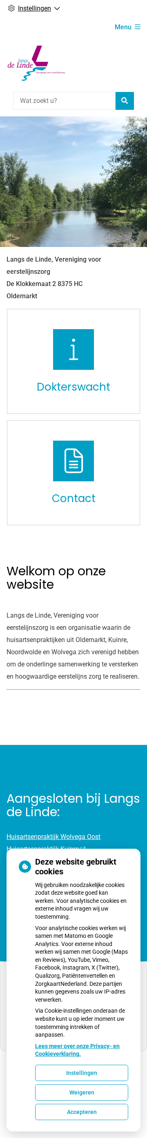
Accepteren (82, 1112)
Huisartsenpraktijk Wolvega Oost (53, 837)
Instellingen (81, 1073)
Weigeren (81, 1092)
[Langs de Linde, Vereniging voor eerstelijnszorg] (37, 63)
